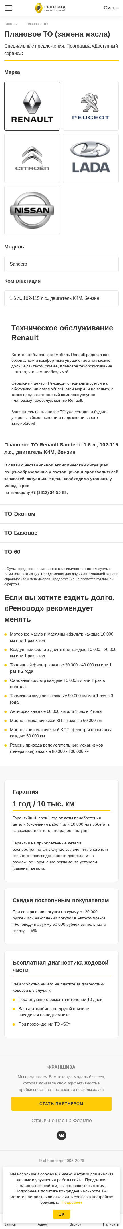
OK (61, 1214)
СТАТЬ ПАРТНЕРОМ (61, 1103)
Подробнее (72, 1202)
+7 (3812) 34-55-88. (49, 492)
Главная (11, 24)
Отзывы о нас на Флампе (61, 1120)
